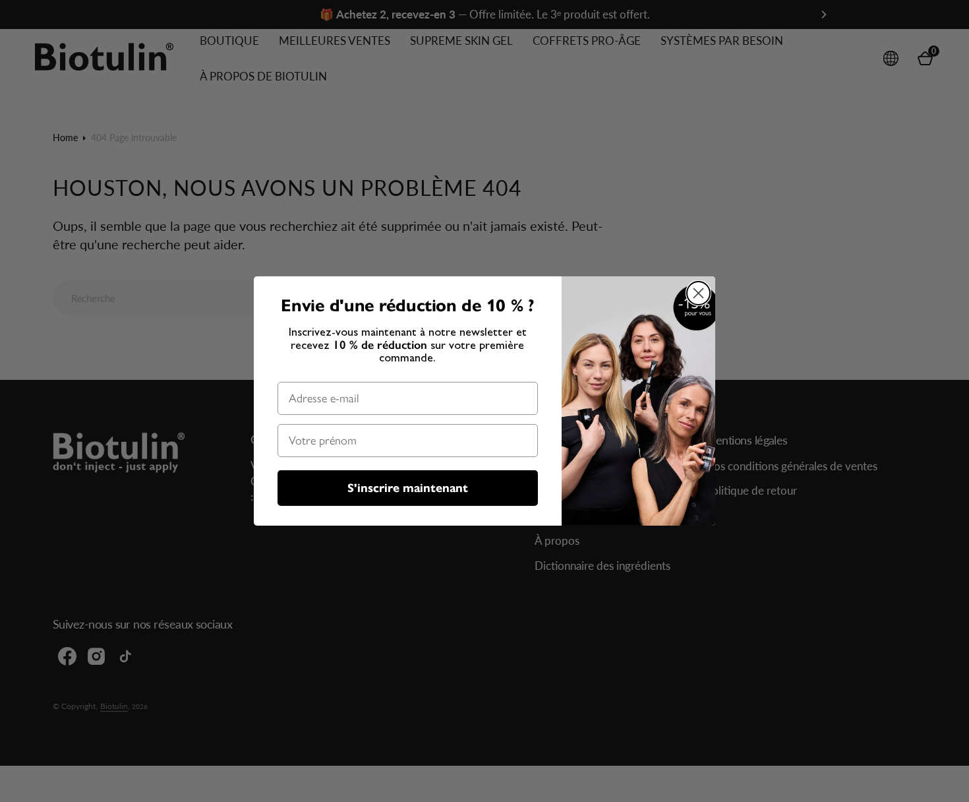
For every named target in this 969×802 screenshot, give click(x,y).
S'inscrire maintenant (407, 488)
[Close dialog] (698, 293)
